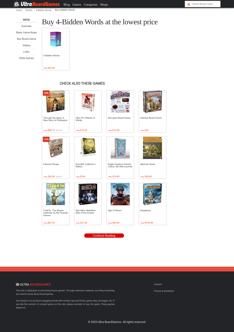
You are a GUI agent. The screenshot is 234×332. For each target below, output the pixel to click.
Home (19, 10)
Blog (67, 4)
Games (76, 4)
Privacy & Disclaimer (164, 291)
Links (26, 51)
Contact (158, 284)
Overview (26, 26)
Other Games (26, 58)
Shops (104, 4)
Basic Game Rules (26, 32)
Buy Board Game (26, 38)
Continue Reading (104, 235)
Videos (26, 45)
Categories (91, 4)
